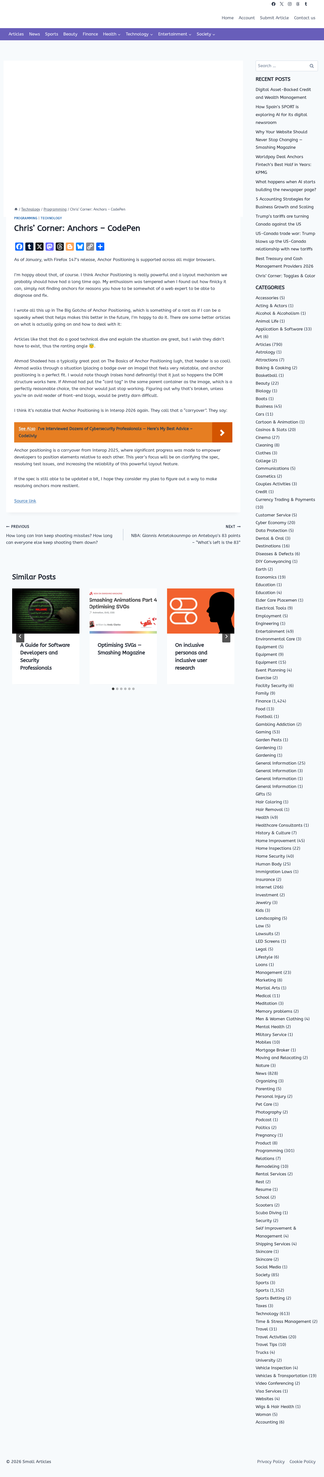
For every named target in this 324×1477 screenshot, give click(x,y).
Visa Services (268, 1391)
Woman (263, 1414)
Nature (262, 1065)
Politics (263, 1127)
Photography (268, 1112)
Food (260, 708)
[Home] (16, 209)
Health (262, 817)
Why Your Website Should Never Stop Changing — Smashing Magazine (281, 139)
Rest (260, 1181)
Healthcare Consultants (279, 825)
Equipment (266, 646)
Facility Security (271, 685)
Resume (263, 1189)
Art (259, 336)
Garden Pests (269, 739)
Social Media (268, 1266)
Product (263, 1143)
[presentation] (45, 610)
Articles (16, 33)
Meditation (266, 1003)
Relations (265, 1158)
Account (247, 17)
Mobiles (263, 1042)
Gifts (260, 794)
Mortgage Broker (273, 1050)
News (34, 33)
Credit (261, 491)
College (263, 460)
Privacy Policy (271, 1461)
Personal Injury (271, 1096)
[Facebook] (273, 4)
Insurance (265, 879)
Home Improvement (276, 840)
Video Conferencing (275, 1383)
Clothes (263, 452)
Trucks (262, 1352)
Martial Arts (268, 987)
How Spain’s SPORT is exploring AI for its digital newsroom (281, 114)
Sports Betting (270, 1298)
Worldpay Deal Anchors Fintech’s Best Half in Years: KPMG (283, 164)
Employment (268, 615)
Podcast (264, 1119)
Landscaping (268, 918)
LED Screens (268, 941)
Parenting (265, 1088)
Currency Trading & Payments (285, 499)
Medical (263, 995)
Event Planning (271, 670)
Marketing (266, 980)
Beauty (70, 33)
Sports (51, 33)
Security (264, 1220)
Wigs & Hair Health (275, 1406)
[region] (66, 1437)
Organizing (266, 1080)
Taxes (261, 1305)
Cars (260, 414)
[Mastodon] (314, 4)
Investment (267, 894)
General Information (276, 763)
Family (262, 693)
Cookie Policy (303, 1461)
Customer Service (273, 515)
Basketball (266, 375)
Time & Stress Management (283, 1321)
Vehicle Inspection (274, 1367)
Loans (262, 964)
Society (263, 1274)
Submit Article (274, 17)
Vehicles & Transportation (282, 1375)
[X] (282, 4)
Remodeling (267, 1166)
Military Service (271, 1034)
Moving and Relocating (278, 1057)
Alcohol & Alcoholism (277, 313)
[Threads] (298, 4)
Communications (272, 468)
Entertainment (270, 631)
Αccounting (267, 1422)
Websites (264, 1398)
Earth (261, 569)
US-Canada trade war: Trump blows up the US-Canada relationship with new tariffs (285, 241)
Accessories (267, 297)
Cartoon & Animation (277, 421)
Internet (264, 887)
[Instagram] (290, 4)
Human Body (269, 863)
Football (264, 716)
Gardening (266, 747)
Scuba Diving (268, 1212)
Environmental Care (275, 638)
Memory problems (274, 1011)
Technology (51, 218)
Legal (261, 949)
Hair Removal (269, 809)
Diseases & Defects (275, 553)
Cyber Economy (271, 522)
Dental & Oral (270, 538)
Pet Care (264, 1104)
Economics (266, 577)
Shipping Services (273, 1243)
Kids (260, 910)
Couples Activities (273, 483)
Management (269, 972)
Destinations (268, 545)
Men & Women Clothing (279, 1018)
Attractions (267, 359)
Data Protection (271, 530)
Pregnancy (266, 1135)
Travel (262, 1329)
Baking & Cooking (273, 367)
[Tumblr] (306, 4)
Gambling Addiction (275, 724)
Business (264, 406)
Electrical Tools (271, 608)
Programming (25, 218)
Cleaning (264, 445)
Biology (263, 390)
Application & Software (279, 328)
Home (228, 17)
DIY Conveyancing (273, 561)
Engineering (267, 623)
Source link (25, 500)
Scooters (264, 1205)
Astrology (265, 352)
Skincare (264, 1251)
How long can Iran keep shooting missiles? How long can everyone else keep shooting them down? (59, 535)
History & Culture (273, 832)
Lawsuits (264, 933)
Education (265, 584)
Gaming (263, 731)
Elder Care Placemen (276, 600)
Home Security (270, 856)
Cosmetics (266, 476)
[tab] (113, 689)
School (262, 1197)
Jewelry (263, 902)
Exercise (263, 677)
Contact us (304, 17)
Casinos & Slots (271, 429)
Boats (261, 398)
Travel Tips (266, 1344)
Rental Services (271, 1173)
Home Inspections (273, 848)
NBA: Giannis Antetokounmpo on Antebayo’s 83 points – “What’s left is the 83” (185, 535)
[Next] (226, 636)
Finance (90, 33)
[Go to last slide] (20, 636)
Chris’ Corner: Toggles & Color (285, 275)
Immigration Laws (274, 871)
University (265, 1360)
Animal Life (267, 321)
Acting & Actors (271, 305)
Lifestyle (264, 956)
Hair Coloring (269, 801)
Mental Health (270, 1026)
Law (260, 925)
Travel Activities (271, 1336)
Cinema (263, 437)
